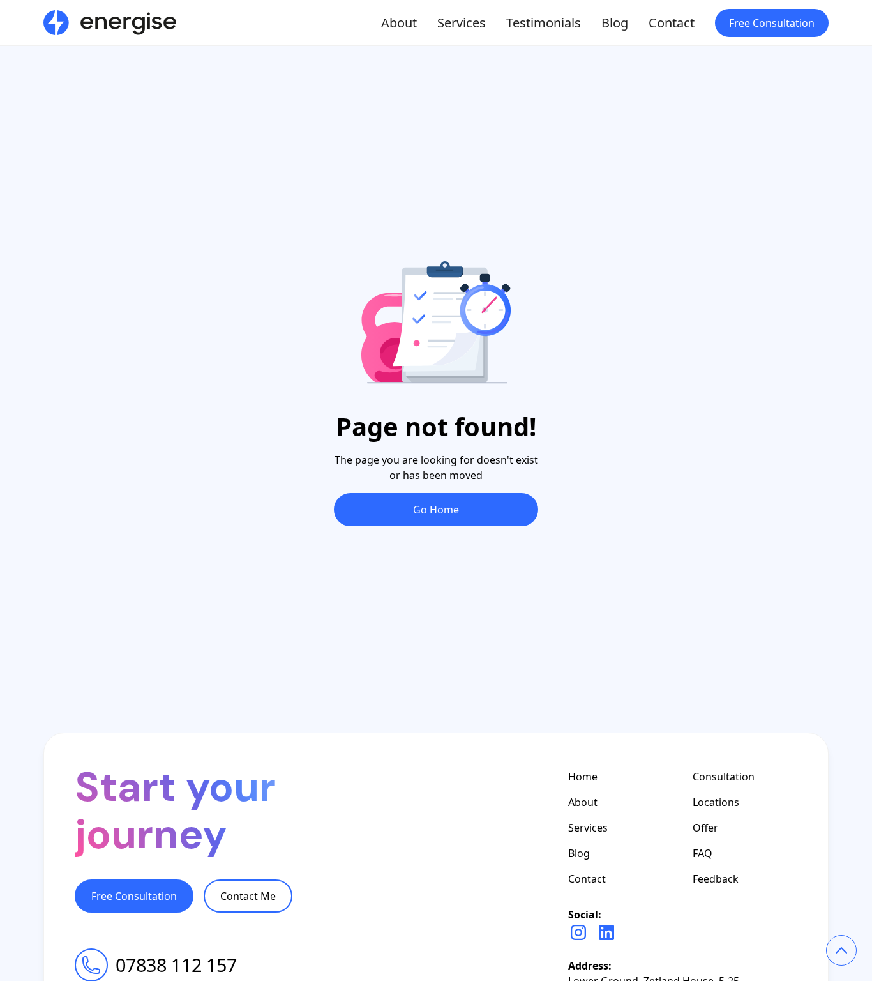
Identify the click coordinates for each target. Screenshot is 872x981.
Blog (614, 22)
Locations (716, 802)
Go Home (436, 510)
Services (461, 22)
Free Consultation (772, 23)
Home (583, 777)
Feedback (716, 879)
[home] (109, 23)
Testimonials (543, 22)
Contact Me (248, 896)
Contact (672, 22)
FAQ (702, 853)
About (399, 22)
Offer (705, 828)
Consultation (724, 777)
